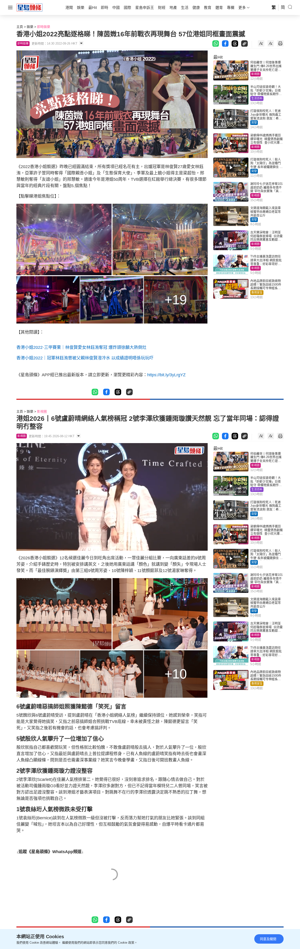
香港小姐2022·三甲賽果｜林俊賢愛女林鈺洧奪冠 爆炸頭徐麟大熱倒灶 (82, 347)
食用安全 (256, 292)
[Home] (29, 7)
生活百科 (256, 98)
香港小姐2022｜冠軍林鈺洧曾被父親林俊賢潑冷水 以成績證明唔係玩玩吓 (85, 358)
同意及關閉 (268, 939)
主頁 (19, 27)
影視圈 (255, 74)
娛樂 (30, 27)
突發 (254, 122)
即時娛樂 (43, 27)
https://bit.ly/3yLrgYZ (166, 375)
